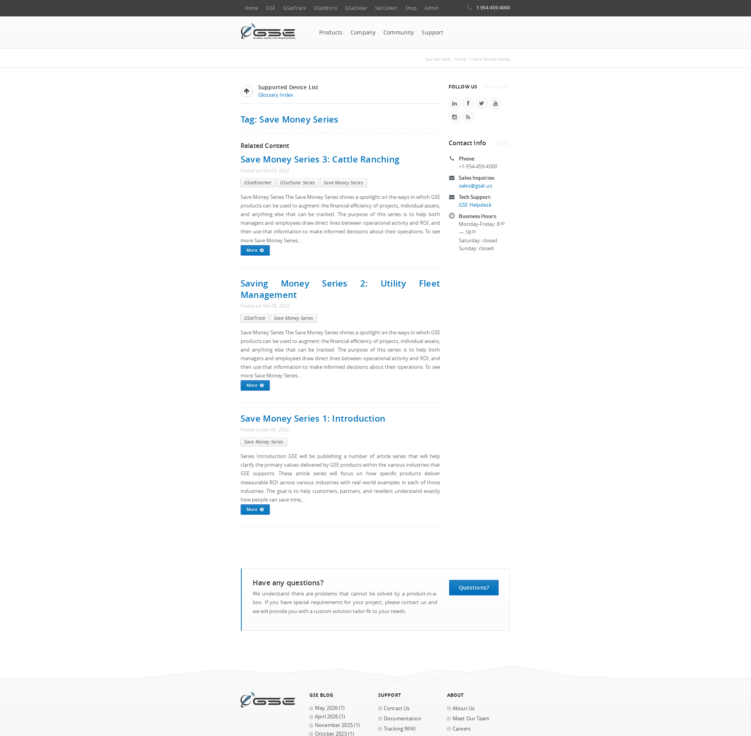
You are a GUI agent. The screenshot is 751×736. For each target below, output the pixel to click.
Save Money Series (343, 183)
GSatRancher (257, 183)
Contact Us (397, 708)
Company (363, 32)
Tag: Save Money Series (290, 119)
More (251, 250)
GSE (270, 8)
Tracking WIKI (400, 728)
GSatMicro (325, 8)
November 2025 (334, 725)
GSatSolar (356, 8)
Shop (410, 8)
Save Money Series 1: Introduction (313, 418)
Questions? (474, 587)
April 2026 (326, 716)
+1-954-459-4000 (478, 166)
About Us (463, 708)
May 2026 (326, 708)
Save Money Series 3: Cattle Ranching (320, 159)
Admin (431, 8)
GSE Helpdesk (475, 205)
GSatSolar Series (297, 183)
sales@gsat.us (475, 185)
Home (251, 8)
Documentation (402, 718)
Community (398, 32)
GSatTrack (294, 8)
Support (432, 32)
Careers (462, 728)
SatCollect (386, 8)
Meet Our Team (471, 718)
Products (331, 32)
